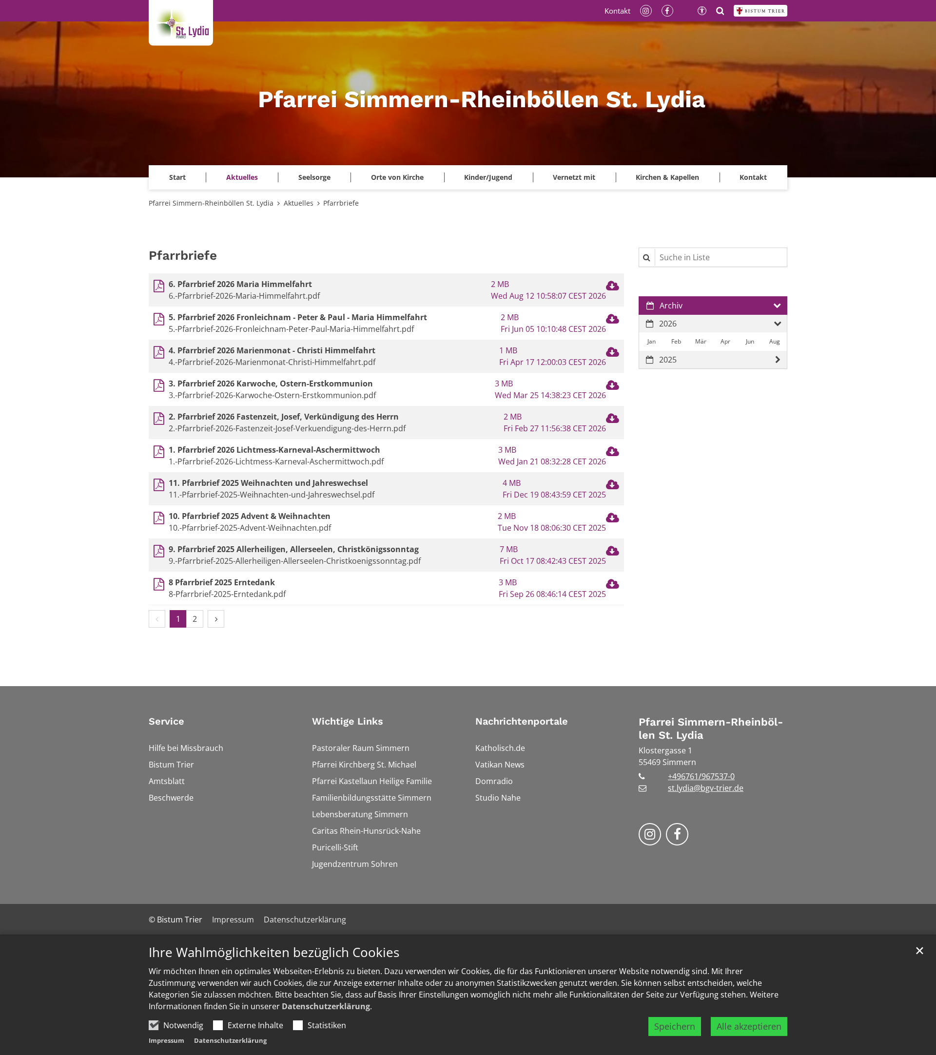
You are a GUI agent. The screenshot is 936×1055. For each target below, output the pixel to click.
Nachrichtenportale (521, 721)
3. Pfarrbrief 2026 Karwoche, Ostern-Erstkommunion (271, 383)
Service (166, 721)
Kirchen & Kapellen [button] (667, 177)
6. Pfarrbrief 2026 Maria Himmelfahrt (240, 284)
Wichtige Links (347, 721)
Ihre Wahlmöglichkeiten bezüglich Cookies (274, 952)
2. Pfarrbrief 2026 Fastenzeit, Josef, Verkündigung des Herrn (284, 416)
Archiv (671, 305)
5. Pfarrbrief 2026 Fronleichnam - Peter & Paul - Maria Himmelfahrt (298, 317)
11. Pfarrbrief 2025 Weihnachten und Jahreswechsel (268, 483)
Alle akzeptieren (749, 1026)
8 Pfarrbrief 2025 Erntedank (222, 582)
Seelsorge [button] (314, 177)
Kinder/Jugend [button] (488, 177)
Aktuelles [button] (242, 177)
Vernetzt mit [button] (574, 177)
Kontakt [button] (753, 177)
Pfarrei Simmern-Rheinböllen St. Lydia (211, 203)
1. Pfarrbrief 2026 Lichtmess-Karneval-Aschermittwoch (274, 449)
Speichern (674, 1026)
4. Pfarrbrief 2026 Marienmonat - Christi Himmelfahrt (272, 350)
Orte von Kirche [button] (397, 177)
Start (177, 177)
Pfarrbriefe (341, 203)
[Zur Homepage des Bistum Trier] (760, 11)
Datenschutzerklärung (326, 1006)
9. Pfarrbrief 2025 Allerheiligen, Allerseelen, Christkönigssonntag (294, 549)
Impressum (166, 1040)
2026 (668, 323)
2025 (668, 359)
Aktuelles (298, 203)
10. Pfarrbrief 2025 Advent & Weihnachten (250, 516)
